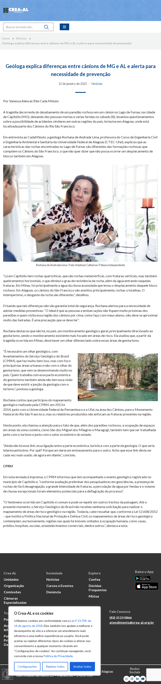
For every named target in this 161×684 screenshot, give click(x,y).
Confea (94, 579)
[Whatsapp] (126, 679)
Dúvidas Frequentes (98, 588)
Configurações (27, 666)
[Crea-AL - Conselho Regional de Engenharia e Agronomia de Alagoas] (15, 10)
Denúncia (53, 592)
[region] (54, 641)
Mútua (94, 596)
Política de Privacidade (58, 656)
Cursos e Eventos (59, 586)
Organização (14, 586)
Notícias (21, 38)
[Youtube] (143, 679)
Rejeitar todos (55, 666)
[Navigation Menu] (64, 27)
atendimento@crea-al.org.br (131, 622)
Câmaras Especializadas (15, 600)
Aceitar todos (82, 666)
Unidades (11, 579)
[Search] (47, 27)
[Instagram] (132, 679)
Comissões (12, 592)
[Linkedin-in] (137, 679)
